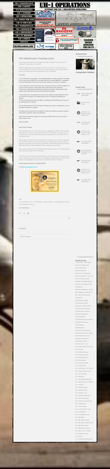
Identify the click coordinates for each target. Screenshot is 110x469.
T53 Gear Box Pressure (81, 322)
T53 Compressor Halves (81, 300)
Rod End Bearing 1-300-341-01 (83, 292)
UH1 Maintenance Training (26, 204)
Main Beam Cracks (87, 284)
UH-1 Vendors (24, 13)
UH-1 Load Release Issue (82, 414)
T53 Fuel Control (87, 306)
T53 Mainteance (79, 325)
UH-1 (31, 202)
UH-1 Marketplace (24, 26)
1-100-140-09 (79, 262)
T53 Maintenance (24, 10)
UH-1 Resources (24, 29)
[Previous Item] (78, 64)
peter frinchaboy (48, 202)
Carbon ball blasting (80, 268)
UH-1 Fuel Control (80, 368)
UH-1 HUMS (89, 368)
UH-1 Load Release (80, 412)
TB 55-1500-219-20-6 (81, 341)
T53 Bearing (78, 297)
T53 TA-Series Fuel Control (82, 335)
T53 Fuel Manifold (80, 316)
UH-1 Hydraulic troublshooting (83, 401)
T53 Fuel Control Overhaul (82, 311)
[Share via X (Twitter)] (24, 213)
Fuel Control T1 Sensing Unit (83, 273)
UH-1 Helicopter (38, 202)
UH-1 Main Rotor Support (82, 420)
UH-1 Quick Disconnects (82, 441)
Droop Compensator (80, 270)
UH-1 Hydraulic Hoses (81, 387)
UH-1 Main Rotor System (82, 425)
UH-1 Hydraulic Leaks (81, 390)
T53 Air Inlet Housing (84, 295)
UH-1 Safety (24, 6)
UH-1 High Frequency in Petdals (84, 382)
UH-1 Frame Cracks (80, 365)
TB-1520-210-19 (79, 344)
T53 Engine (78, 306)
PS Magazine (78, 287)
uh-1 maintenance (24, 202)
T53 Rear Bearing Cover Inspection (84, 333)
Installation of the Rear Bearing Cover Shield (84, 281)
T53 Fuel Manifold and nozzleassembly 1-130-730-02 (84, 319)
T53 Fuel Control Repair (81, 314)
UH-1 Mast (78, 431)
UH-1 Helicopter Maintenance (83, 379)
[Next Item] (92, 64)
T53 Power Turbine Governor (83, 330)
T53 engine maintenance (82, 338)
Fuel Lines (90, 276)
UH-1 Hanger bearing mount (83, 371)
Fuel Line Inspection (80, 276)
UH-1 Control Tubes (80, 360)
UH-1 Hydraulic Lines (81, 393)
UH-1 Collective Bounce (81, 352)
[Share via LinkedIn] (28, 213)
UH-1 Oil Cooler (86, 431)
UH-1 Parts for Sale (24, 19)
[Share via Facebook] (20, 213)
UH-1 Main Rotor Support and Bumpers (84, 422)
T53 (76, 295)
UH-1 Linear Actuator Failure (83, 409)
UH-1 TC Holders (24, 35)
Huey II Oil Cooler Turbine (82, 278)
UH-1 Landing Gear (80, 403)
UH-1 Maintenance (24, 3)
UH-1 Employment (24, 32)
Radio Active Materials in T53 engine (84, 289)
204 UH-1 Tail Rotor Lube (82, 265)
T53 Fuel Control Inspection (82, 308)
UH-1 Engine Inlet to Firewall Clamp (84, 346)
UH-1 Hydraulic (79, 384)
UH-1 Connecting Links (81, 357)
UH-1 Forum (24, 39)
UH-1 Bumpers (79, 349)
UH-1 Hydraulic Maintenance (83, 395)
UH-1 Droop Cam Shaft (81, 363)
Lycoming (78, 284)
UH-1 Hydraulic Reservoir (82, 398)
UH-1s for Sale (24, 23)
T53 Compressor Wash (81, 303)
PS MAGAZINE (64, 30)
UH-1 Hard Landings (81, 374)
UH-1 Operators (24, 16)
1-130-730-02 (87, 262)
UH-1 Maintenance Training (61, 202)
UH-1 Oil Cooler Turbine (81, 433)
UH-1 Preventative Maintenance (84, 439)
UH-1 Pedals (78, 436)
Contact (24, 42)
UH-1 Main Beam (80, 417)
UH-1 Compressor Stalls (81, 354)
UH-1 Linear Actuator (81, 406)
